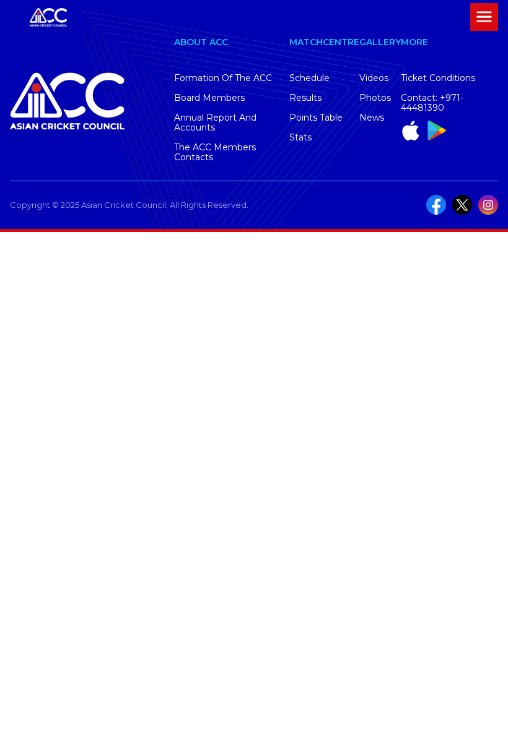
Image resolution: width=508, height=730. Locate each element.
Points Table (316, 117)
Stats (300, 137)
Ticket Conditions (438, 78)
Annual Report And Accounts (215, 122)
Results (305, 97)
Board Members (209, 97)
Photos (375, 97)
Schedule (309, 78)
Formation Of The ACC (223, 78)
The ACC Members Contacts (215, 152)
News (371, 117)
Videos (373, 78)
